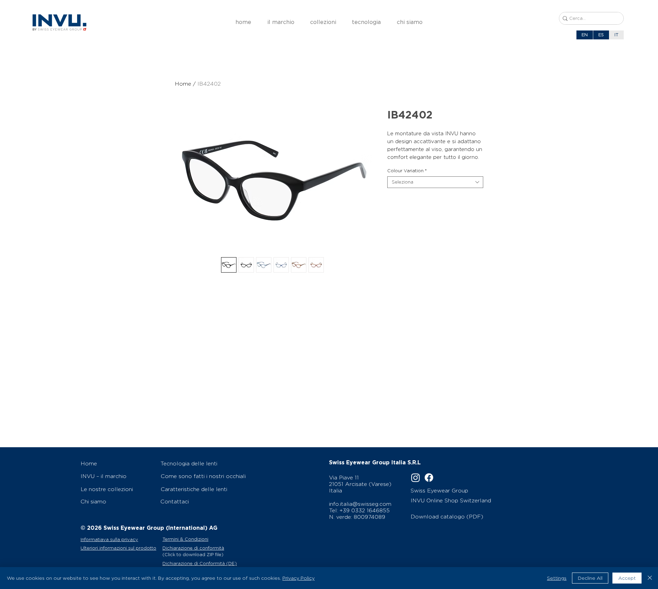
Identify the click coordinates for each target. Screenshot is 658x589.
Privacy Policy (298, 578)
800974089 (369, 517)
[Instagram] (415, 477)
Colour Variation (407, 170)
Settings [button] (556, 578)
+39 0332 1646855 (365, 510)
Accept (627, 578)
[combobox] (435, 182)
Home (183, 83)
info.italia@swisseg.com (360, 504)
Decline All (590, 578)
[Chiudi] (650, 578)
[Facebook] (429, 477)
